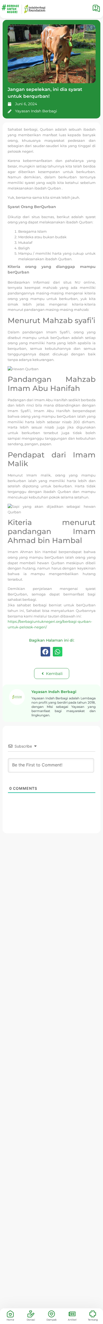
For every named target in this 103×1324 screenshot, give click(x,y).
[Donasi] (30, 1313)
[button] (45, 651)
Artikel (72, 1319)
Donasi (31, 1319)
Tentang (93, 1319)
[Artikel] (72, 1313)
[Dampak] (51, 1313)
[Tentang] (92, 1313)
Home (10, 1319)
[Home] (10, 1313)
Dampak (51, 1319)
